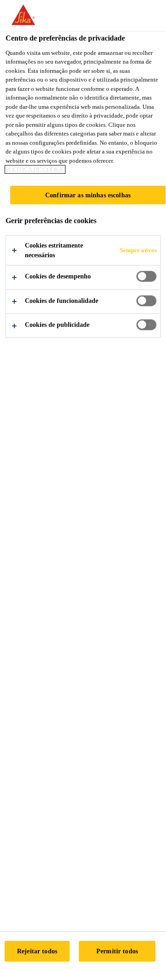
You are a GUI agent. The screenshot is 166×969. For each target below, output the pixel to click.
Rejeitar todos (37, 951)
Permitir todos (117, 951)
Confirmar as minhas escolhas (87, 195)
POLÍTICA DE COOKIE (35, 169)
